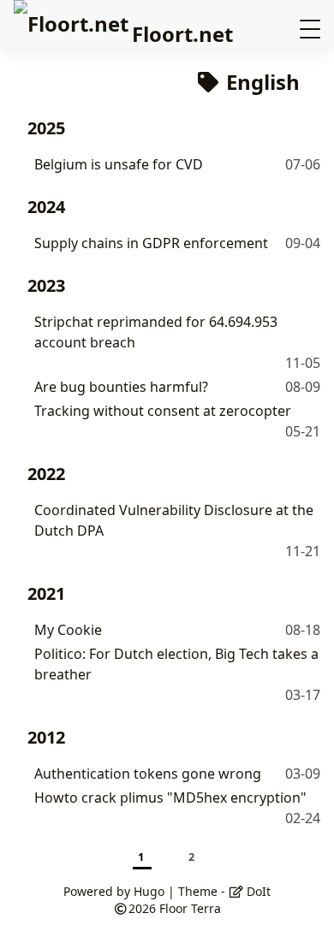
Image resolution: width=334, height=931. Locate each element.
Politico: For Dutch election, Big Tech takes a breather (176, 664)
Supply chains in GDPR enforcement (151, 243)
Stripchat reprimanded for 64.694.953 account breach (155, 332)
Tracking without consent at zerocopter (162, 410)
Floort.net (182, 34)
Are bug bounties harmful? (121, 386)
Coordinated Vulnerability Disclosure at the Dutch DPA (173, 520)
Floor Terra (190, 908)
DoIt (257, 891)
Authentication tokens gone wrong (147, 773)
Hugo (149, 891)
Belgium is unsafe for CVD (118, 164)
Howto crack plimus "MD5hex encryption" (170, 797)
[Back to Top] (303, 900)
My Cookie (68, 629)
